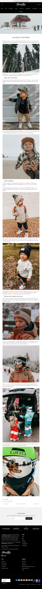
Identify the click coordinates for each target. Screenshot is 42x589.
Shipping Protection (25, 568)
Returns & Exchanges (22, 584)
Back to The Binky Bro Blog (21, 503)
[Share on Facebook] (6, 499)
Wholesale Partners (5, 568)
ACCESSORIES (27, 8)
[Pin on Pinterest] (7, 499)
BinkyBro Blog (4, 563)
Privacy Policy (28, 584)
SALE (40, 8)
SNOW (16, 8)
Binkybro (5, 583)
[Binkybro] (21, 4)
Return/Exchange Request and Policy (28, 566)
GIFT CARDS (24, 545)
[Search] (2, 4)
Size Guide (3, 566)
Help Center (24, 561)
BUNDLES (21, 11)
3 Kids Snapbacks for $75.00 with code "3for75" (21, 1)
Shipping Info (24, 564)
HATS (6, 8)
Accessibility (38, 584)
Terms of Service (33, 584)
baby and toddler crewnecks (28, 184)
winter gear (10, 74)
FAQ (23, 570)
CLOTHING (21, 8)
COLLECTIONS (34, 8)
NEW (2, 8)
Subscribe (29, 518)
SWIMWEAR (11, 8)
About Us (3, 561)
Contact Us (24, 563)
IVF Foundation (4, 564)
